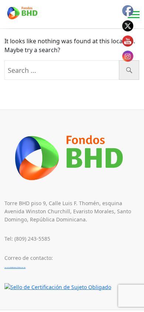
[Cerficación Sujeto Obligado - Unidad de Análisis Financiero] (57, 286)
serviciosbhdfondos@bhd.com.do (14, 267)
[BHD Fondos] (25, 13)
